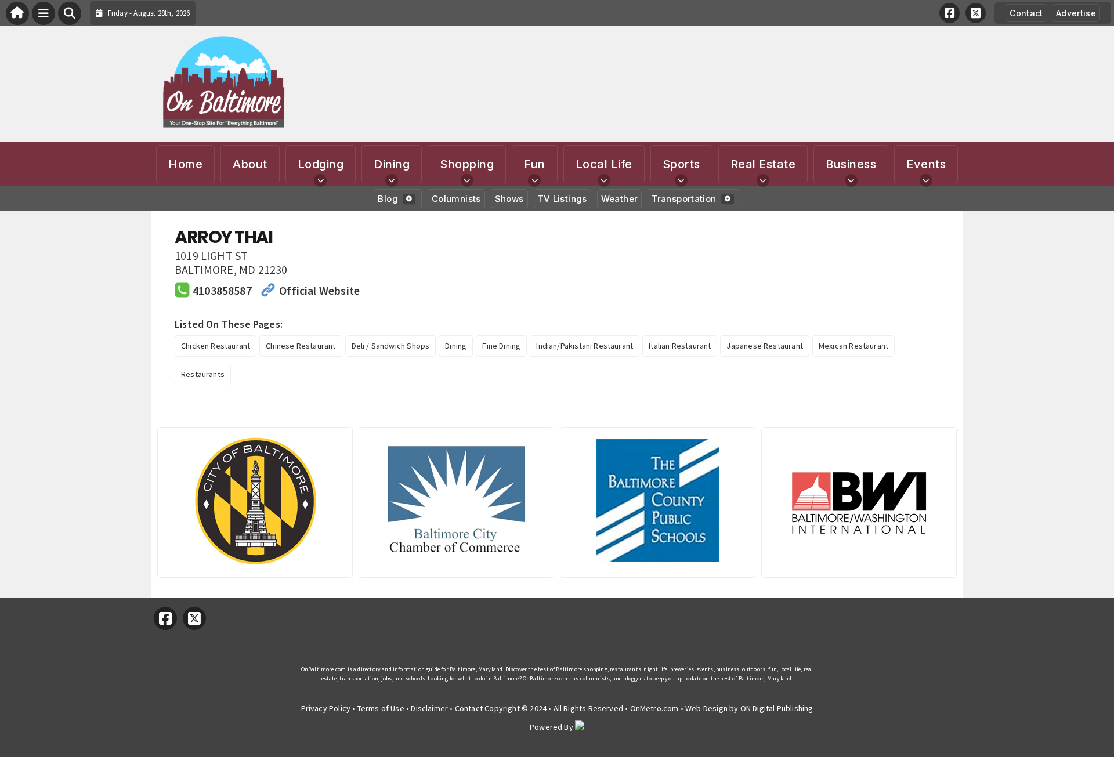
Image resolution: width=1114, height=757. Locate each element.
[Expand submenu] (320, 180)
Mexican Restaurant (853, 346)
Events (926, 164)
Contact (1026, 13)
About (250, 164)
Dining (392, 164)
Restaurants (203, 374)
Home (185, 164)
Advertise (1076, 13)
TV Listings (562, 198)
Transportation (684, 198)
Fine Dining (501, 346)
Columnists (456, 198)
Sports (681, 164)
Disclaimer (429, 708)
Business (851, 164)
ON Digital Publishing (776, 708)
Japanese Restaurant (764, 346)
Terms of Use (380, 708)
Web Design (706, 708)
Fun (534, 164)
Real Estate (763, 164)
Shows (509, 198)
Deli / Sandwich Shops (391, 346)
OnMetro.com (654, 708)
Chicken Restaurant (215, 346)
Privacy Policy (326, 708)
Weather (619, 198)
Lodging (321, 164)
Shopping (467, 164)
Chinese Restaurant (300, 346)
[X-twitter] (975, 13)
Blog (388, 198)
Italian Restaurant (680, 346)
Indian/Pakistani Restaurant (584, 346)
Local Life (604, 164)
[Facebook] (949, 13)
